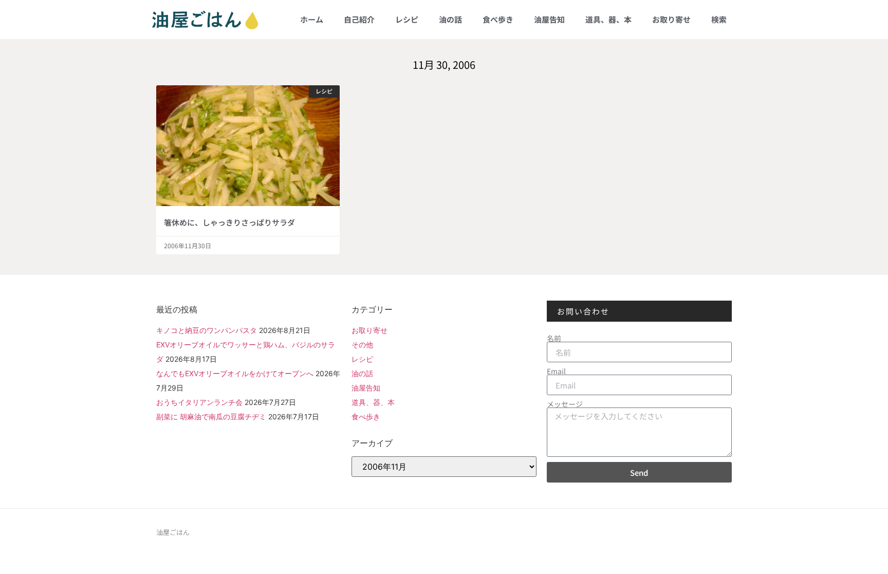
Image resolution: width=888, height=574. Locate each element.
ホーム (311, 19)
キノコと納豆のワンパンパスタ (206, 330)
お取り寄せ (671, 19)
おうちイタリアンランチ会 (199, 402)
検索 (719, 19)
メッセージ (565, 404)
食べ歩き (498, 19)
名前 (554, 338)
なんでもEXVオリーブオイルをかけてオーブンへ (234, 373)
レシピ (406, 19)
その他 (362, 344)
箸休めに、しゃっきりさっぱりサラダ (229, 222)
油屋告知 (549, 19)
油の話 (450, 19)
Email (556, 371)
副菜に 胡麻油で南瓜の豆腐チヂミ (211, 416)
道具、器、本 (608, 19)
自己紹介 (359, 19)
